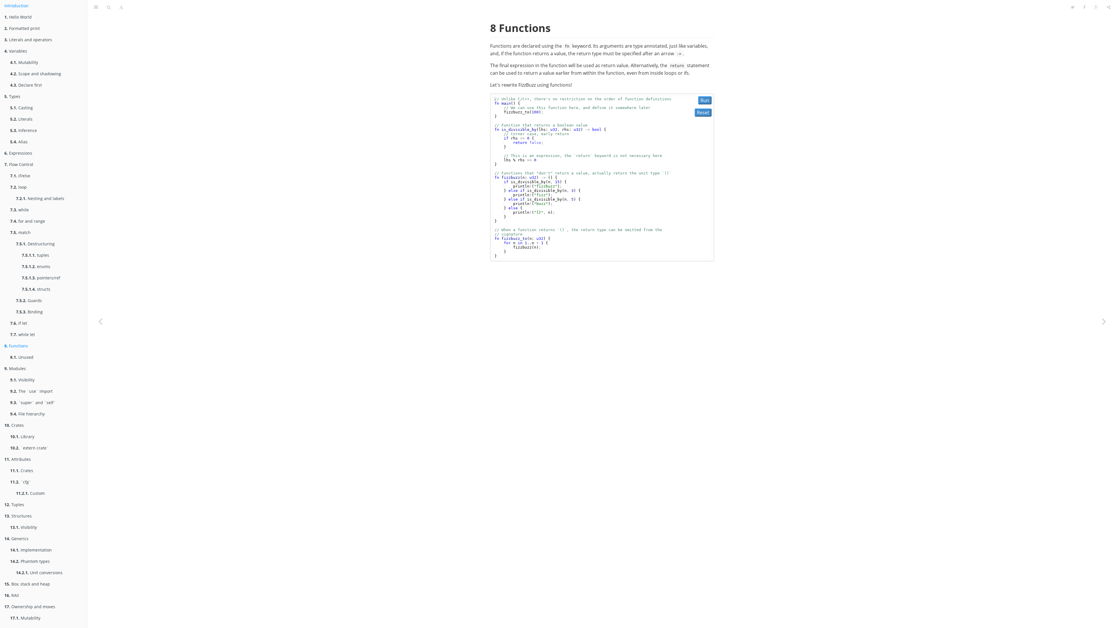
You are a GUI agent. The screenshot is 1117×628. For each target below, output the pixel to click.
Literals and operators (28, 39)
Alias (19, 141)
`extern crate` (29, 448)
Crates (14, 425)
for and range (27, 221)
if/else (20, 176)
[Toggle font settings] (121, 7)
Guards (29, 300)
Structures (18, 516)
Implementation (31, 550)
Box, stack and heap (27, 584)
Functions (16, 346)
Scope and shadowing (35, 73)
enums (36, 266)
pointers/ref (41, 278)
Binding (29, 312)
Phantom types (30, 561)
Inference (23, 130)
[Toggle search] (108, 7)
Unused (21, 357)
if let (18, 323)
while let (22, 334)
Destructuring (35, 244)
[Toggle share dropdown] (1108, 7)
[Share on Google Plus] (1096, 7)
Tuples (14, 504)
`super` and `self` (33, 402)
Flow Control (18, 164)
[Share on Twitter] (1072, 7)
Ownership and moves (29, 606)
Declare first (26, 85)
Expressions (18, 153)
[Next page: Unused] (1104, 321)
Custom (30, 493)
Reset (703, 112)
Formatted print (22, 28)
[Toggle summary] (96, 7)
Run (704, 100)
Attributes (17, 459)
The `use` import (31, 391)
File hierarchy (27, 414)
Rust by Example (597, 7)
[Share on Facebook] (1084, 7)
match (20, 232)
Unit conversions (39, 572)
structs (36, 289)
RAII (11, 595)
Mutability (24, 62)
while (19, 210)
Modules (15, 368)
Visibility (22, 380)
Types (12, 96)
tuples (35, 255)
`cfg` (20, 482)
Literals (21, 119)
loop (18, 187)
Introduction (16, 5)
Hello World (18, 17)
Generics (16, 538)
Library (22, 436)
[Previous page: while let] (100, 321)
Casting (21, 107)
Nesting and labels (40, 198)
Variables (15, 51)
